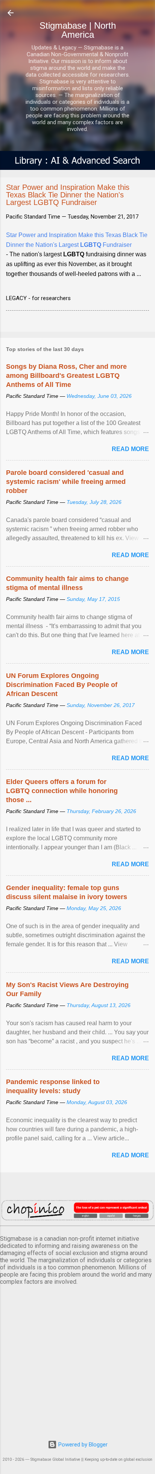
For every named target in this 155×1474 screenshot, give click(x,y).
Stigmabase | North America (78, 30)
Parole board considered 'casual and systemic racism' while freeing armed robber (66, 481)
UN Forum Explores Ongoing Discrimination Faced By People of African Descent (61, 685)
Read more (130, 449)
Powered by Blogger (82, 1444)
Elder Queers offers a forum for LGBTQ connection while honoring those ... (62, 791)
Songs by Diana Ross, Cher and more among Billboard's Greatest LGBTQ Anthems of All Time (66, 375)
